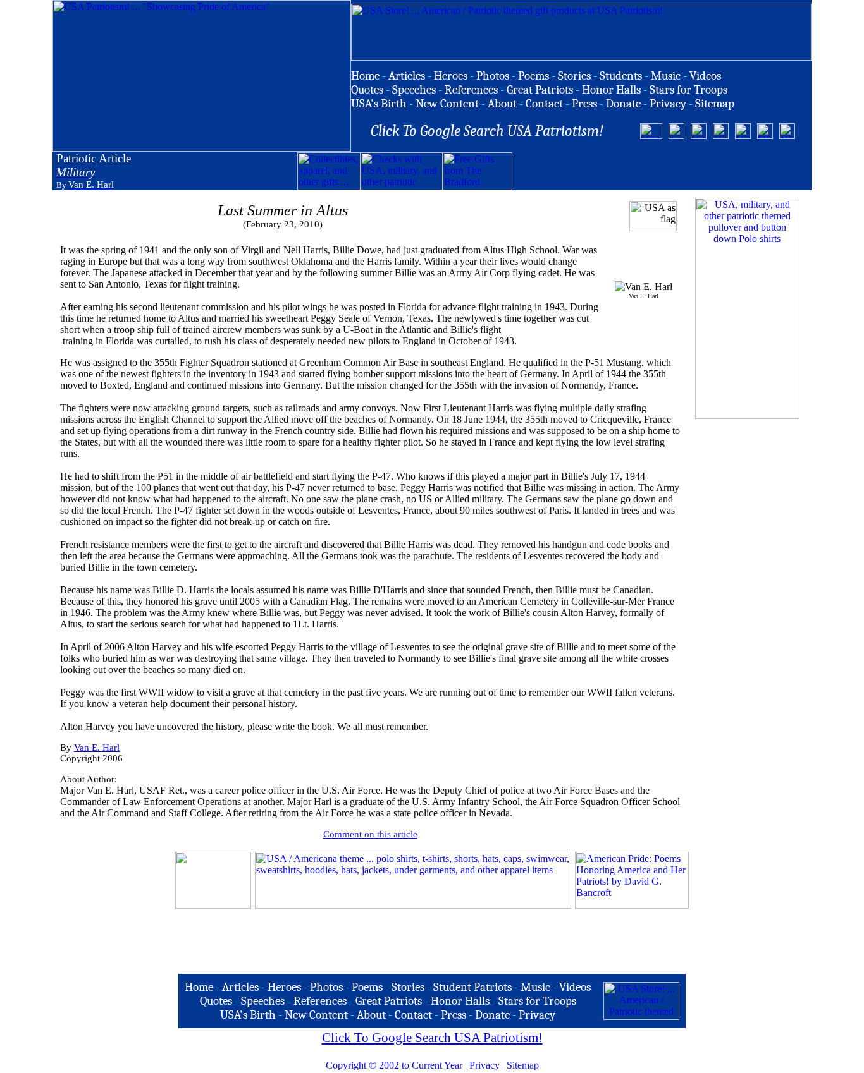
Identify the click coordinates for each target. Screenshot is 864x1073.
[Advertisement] (660, 171)
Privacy (484, 1065)
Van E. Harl (97, 748)
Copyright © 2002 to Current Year (394, 1065)
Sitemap (523, 1065)
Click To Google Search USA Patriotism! (432, 1037)
